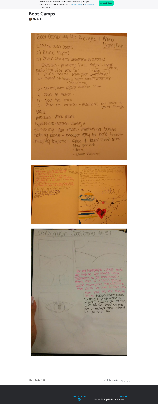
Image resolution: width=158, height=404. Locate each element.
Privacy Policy (77, 4)
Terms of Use (89, 4)
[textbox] (79, 197)
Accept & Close (106, 3)
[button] (105, 380)
